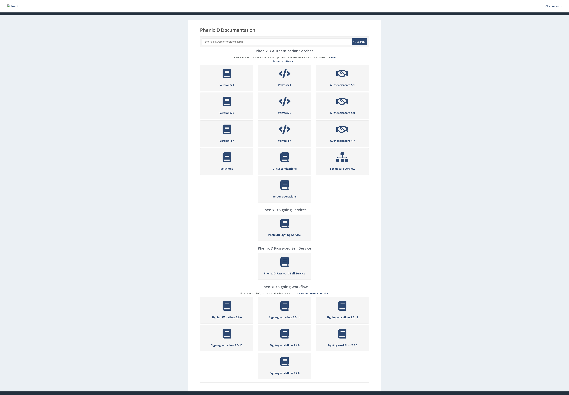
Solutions (226, 168)
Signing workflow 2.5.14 (284, 317)
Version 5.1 (226, 85)
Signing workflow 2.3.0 (342, 345)
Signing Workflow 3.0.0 (227, 317)
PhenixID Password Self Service (284, 273)
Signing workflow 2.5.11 (342, 317)
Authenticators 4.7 (342, 140)
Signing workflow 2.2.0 (284, 373)
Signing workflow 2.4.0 (284, 345)
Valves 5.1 (284, 85)
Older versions (553, 6)
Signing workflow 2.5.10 (226, 345)
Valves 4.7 (284, 140)
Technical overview (342, 168)
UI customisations (284, 168)
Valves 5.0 (284, 113)
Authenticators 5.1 (342, 85)
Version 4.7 (226, 140)
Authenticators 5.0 (342, 113)
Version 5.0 (226, 113)
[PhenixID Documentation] (13, 6)
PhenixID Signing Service (284, 235)
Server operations (284, 196)
